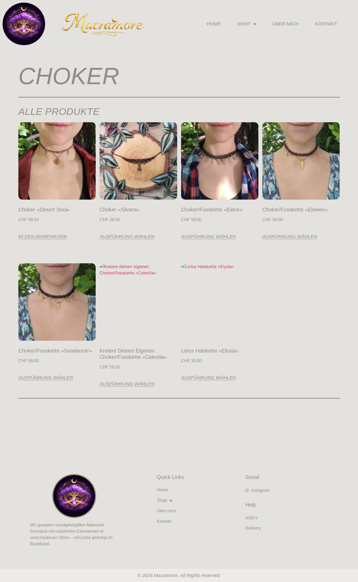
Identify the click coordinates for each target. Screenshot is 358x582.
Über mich (285, 24)
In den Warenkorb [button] (42, 236)
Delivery (253, 528)
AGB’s (251, 518)
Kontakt (326, 24)
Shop (244, 24)
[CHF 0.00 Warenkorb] (350, 24)
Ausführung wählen (127, 236)
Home (214, 24)
